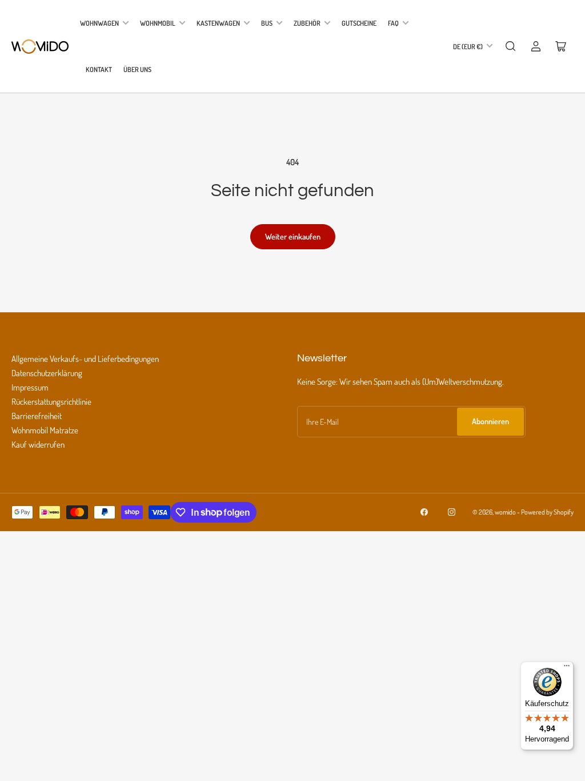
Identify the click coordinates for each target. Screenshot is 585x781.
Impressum (30, 387)
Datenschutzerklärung (46, 373)
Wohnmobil (157, 23)
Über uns (137, 69)
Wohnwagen (99, 23)
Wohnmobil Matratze (44, 430)
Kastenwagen (218, 23)
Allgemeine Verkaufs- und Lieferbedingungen (85, 358)
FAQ (393, 23)
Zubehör (307, 23)
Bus (267, 23)
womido (505, 512)
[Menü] (567, 668)
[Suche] (510, 46)
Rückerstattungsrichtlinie (51, 401)
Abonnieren (490, 421)
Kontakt (99, 69)
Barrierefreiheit (36, 416)
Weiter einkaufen (292, 236)
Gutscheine (359, 23)
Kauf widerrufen (38, 444)
